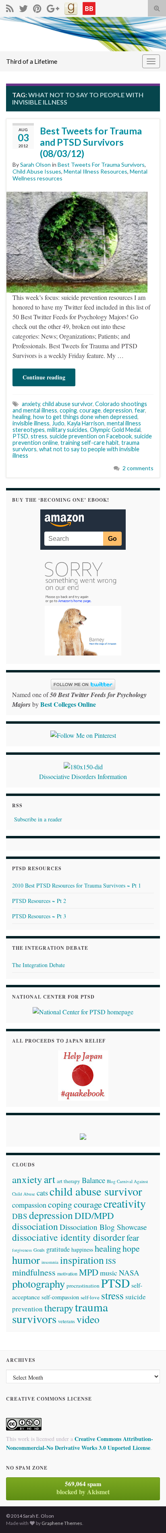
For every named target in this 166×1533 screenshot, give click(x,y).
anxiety (31, 403)
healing (21, 416)
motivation (67, 1273)
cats (42, 1193)
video (88, 1319)
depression (117, 410)
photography (38, 1283)
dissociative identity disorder (68, 1237)
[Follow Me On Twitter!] (23, 7)
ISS (111, 1261)
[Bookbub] (89, 7)
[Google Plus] (53, 7)
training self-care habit (89, 442)
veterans (66, 1321)
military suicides (67, 429)
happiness (82, 1249)
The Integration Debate (38, 965)
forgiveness (22, 1250)
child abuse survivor (67, 403)
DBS (19, 1216)
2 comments (138, 468)
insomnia (50, 1262)
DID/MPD (94, 1215)
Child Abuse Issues (36, 171)
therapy (58, 1307)
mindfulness (34, 1272)
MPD (88, 1272)
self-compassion (60, 1297)
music (108, 1273)
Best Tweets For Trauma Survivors (101, 164)
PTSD (20, 436)
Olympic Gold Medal (115, 429)
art (49, 1179)
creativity (125, 1203)
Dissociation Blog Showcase (103, 1227)
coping (68, 410)
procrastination (83, 1285)
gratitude (58, 1249)
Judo (58, 423)
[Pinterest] (37, 7)
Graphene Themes (62, 1523)
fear (140, 410)
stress (39, 436)
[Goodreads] (70, 7)
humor (26, 1259)
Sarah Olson (35, 164)
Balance (93, 1180)
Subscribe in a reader (38, 819)
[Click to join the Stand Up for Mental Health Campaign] (83, 765)
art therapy (68, 1181)
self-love (90, 1297)
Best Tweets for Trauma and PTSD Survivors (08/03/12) (91, 142)
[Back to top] (148, 1515)
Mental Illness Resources (95, 171)
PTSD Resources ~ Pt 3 (39, 916)
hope (131, 1248)
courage (90, 410)
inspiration (82, 1260)
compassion (29, 1205)
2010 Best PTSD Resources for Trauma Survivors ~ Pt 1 (76, 885)
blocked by (83, 1487)
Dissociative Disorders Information (83, 776)
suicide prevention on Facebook (91, 436)
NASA (129, 1272)
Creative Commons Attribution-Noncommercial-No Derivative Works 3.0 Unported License (79, 1443)
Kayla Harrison (85, 423)
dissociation (35, 1226)
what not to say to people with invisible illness (75, 452)
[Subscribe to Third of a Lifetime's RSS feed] (10, 7)
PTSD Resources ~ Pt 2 (39, 901)
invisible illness (31, 423)
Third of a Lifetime (31, 61)
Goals (39, 1249)
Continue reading (44, 377)
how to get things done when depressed (85, 416)
